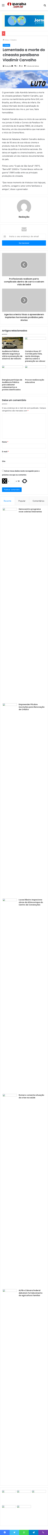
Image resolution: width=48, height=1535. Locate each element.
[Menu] (3, 6)
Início (6, 40)
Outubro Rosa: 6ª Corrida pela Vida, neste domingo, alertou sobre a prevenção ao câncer (35, 356)
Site (3, 461)
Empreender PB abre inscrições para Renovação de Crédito (32, 707)
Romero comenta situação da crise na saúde (31, 1096)
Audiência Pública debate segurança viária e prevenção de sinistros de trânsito (12, 355)
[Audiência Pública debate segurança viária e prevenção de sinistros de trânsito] (12, 343)
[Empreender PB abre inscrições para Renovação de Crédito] (10, 800)
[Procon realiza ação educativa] (35, 371)
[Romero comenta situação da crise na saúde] (10, 1190)
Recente (7, 501)
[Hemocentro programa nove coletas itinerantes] (10, 604)
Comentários (38, 501)
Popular (21, 501)
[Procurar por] (45, 6)
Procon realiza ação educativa (34, 381)
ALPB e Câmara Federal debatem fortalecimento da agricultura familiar (30, 1293)
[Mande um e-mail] (12, 66)
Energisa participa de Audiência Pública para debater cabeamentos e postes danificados (12, 385)
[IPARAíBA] (16, 5)
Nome (5, 442)
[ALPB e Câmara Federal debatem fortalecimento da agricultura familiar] (10, 1386)
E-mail (5, 452)
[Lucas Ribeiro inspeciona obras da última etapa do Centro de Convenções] (10, 995)
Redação (8, 66)
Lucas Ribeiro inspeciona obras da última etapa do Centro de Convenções (31, 902)
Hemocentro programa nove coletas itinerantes (30, 510)
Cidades (13, 40)
